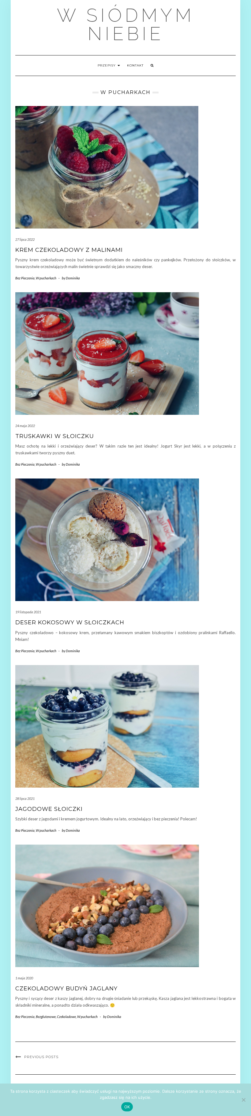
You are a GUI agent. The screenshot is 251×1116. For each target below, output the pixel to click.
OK (127, 1106)
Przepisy (107, 65)
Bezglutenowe (46, 1017)
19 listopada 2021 (28, 612)
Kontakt (135, 65)
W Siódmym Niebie (125, 24)
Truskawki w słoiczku (54, 436)
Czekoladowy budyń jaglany (66, 988)
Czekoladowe (66, 1017)
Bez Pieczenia (25, 278)
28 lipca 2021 (25, 798)
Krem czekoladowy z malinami (69, 250)
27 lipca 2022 (25, 239)
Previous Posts (41, 1057)
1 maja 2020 (24, 978)
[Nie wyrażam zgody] (243, 1100)
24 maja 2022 (25, 426)
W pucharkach (46, 278)
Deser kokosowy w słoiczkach (69, 622)
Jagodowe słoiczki (49, 809)
